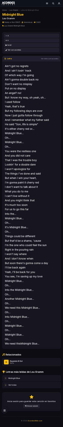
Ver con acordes (14, 50)
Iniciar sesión (32, 406)
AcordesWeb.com (35, 421)
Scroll (9, 45)
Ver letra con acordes (49, 59)
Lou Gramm (13, 10)
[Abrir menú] (47, 3)
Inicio (4, 10)
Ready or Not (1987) (12, 22)
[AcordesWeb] (10, 3)
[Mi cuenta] (59, 3)
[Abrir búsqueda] (53, 3)
